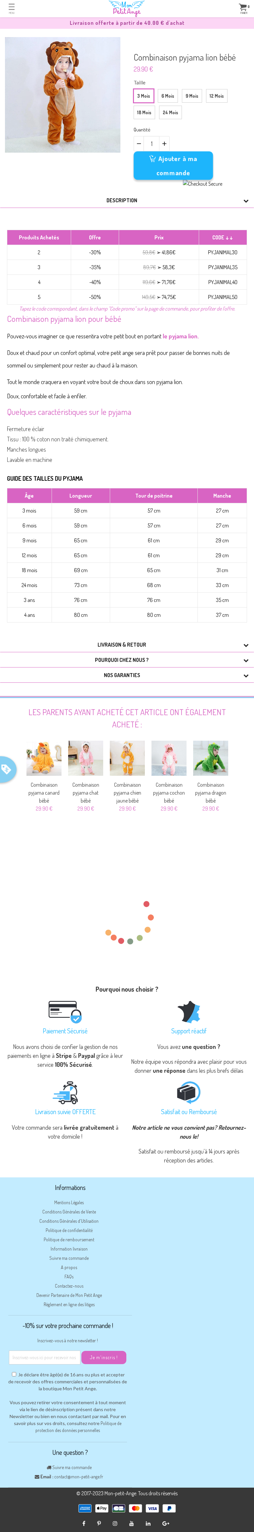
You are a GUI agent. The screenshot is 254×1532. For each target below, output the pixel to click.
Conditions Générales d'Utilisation (69, 1221)
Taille (140, 82)
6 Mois (167, 96)
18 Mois (144, 112)
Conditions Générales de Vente (69, 1211)
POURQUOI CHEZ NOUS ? (122, 660)
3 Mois (143, 96)
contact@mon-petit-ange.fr (78, 1476)
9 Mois (192, 96)
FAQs (68, 1276)
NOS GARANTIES (122, 675)
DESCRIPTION (121, 200)
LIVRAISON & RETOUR (122, 644)
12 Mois (217, 96)
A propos (69, 1267)
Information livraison (69, 1249)
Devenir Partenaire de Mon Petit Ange (69, 1295)
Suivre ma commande (69, 1258)
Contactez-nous (69, 1286)
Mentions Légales (69, 1202)
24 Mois (170, 112)
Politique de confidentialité (69, 1230)
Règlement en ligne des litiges (69, 1304)
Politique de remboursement (69, 1239)
